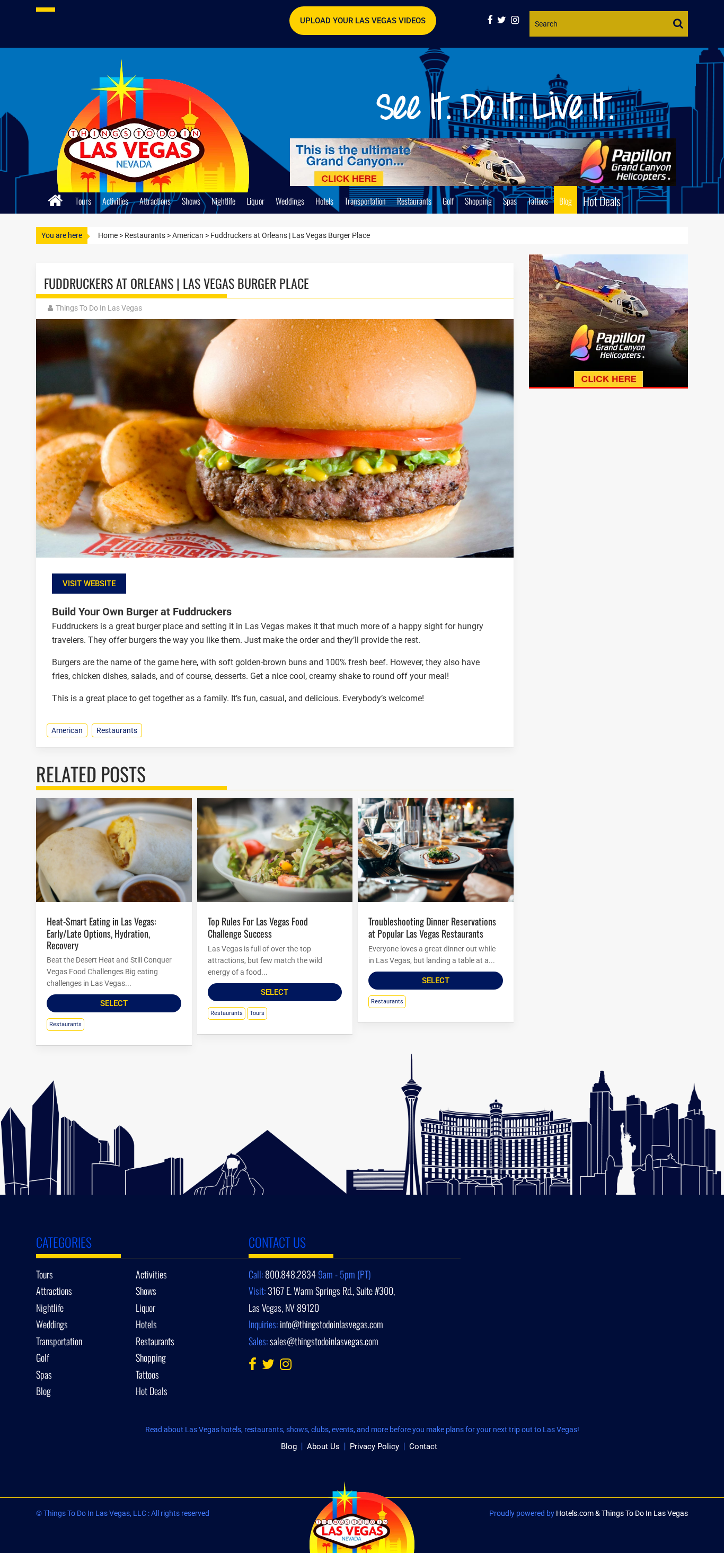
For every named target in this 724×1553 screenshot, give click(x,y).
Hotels (324, 201)
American (188, 235)
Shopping (478, 201)
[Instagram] (516, 19)
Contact (423, 1446)
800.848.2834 (290, 1274)
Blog (565, 201)
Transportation (365, 201)
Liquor (255, 201)
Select (114, 1003)
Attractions (155, 201)
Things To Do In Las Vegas (99, 308)
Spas (510, 201)
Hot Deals (602, 200)
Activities (115, 201)
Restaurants (414, 201)
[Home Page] (55, 199)
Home (108, 235)
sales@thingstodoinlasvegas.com (324, 1341)
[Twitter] (504, 19)
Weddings (290, 201)
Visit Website (89, 583)
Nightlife (223, 201)
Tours (83, 201)
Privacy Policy (374, 1446)
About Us (323, 1446)
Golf (448, 201)
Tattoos (538, 201)
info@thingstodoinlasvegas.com (331, 1324)
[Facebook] (492, 19)
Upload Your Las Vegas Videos (363, 20)
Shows (191, 201)
